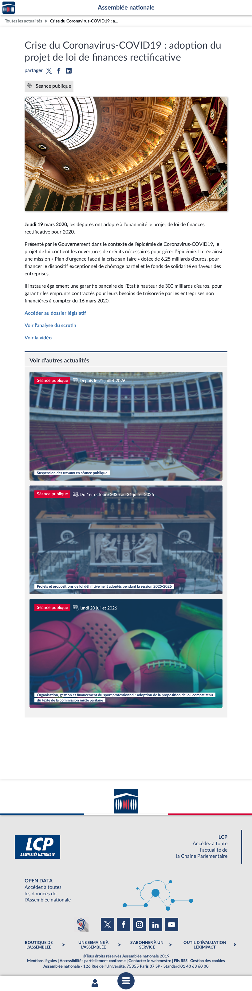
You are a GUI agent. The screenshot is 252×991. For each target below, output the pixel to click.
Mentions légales (42, 961)
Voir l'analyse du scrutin (50, 325)
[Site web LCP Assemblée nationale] (126, 847)
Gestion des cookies (207, 961)
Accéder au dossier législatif (55, 313)
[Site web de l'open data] (126, 890)
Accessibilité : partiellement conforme (93, 961)
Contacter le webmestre (149, 961)
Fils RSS (180, 961)
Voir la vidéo (38, 337)
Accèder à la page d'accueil (8, 8)
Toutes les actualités (23, 21)
